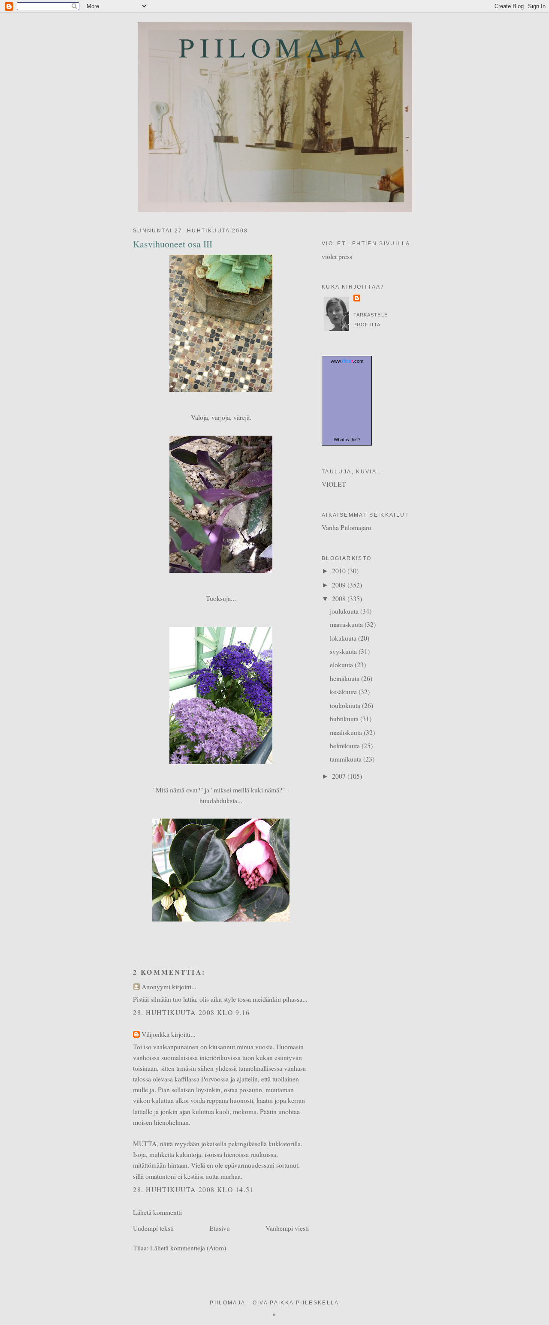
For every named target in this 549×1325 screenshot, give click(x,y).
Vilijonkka (155, 1034)
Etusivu (219, 1227)
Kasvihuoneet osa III (172, 244)
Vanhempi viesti (287, 1227)
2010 (339, 570)
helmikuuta (346, 745)
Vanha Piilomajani (346, 527)
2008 (339, 598)
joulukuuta (345, 610)
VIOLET (334, 483)
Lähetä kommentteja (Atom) (188, 1247)
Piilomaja (275, 47)
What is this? (347, 439)
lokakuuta (344, 637)
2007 (339, 775)
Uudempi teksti (153, 1227)
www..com (347, 361)
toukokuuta (346, 705)
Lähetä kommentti (157, 1212)
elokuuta (342, 664)
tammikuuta (346, 758)
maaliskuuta (347, 732)
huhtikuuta (345, 718)
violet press (337, 256)
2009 (339, 584)
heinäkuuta (345, 678)
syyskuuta (344, 651)
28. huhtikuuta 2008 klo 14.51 (193, 1189)
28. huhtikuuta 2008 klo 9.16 (191, 1012)
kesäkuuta (344, 691)
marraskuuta (347, 624)
